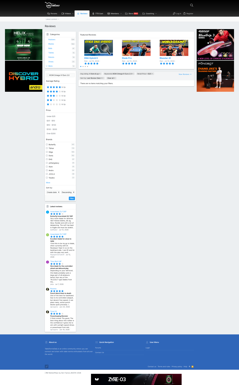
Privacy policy (177, 366)
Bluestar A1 (165, 58)
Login (148, 348)
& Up (63, 87)
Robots (51, 57)
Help (185, 366)
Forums (98, 348)
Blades (51, 44)
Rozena (53, 289)
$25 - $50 (51, 121)
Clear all (110, 78)
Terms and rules (164, 366)
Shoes (50, 62)
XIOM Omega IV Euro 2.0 (118, 74)
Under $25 (51, 116)
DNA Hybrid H (91, 58)
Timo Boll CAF (55, 261)
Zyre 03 (53, 311)
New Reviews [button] (184, 74)
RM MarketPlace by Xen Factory (63, 373)
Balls (50, 48)
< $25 (144, 74)
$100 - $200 (52, 129)
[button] (73, 13)
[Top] (189, 366)
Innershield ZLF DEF (58, 211)
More (50, 66)
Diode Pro (127, 58)
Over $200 (51, 133)
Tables (51, 53)
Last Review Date (90, 78)
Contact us (99, 352)
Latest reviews (56, 206)
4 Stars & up (89, 74)
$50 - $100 (51, 125)
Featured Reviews (88, 35)
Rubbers (51, 39)
